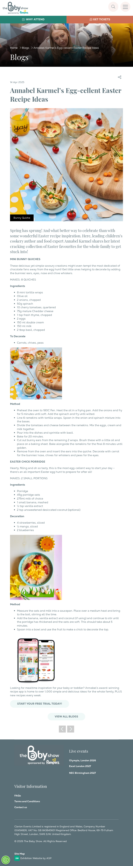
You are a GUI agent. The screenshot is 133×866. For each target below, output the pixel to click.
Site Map (19, 853)
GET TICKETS (101, 19)
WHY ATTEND (35, 19)
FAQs (17, 795)
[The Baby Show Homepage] (16, 8)
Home (14, 48)
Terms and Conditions (27, 801)
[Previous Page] (62, 729)
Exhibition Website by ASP (35, 858)
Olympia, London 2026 (82, 760)
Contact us (20, 807)
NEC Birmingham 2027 (82, 772)
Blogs (25, 48)
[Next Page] (70, 729)
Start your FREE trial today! (39, 703)
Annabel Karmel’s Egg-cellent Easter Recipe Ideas (66, 48)
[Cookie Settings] (5, 860)
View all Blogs (66, 716)
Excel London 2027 (80, 766)
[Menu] (125, 7)
